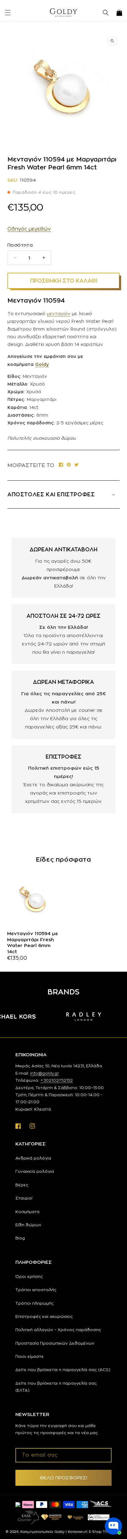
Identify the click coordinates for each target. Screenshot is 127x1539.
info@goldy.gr (44, 1073)
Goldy (42, 364)
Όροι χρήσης (29, 1276)
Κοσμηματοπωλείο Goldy (42, 1531)
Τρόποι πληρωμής (34, 1303)
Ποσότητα (20, 245)
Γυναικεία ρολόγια (34, 1171)
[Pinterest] (69, 465)
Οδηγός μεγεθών (29, 229)
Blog (20, 1238)
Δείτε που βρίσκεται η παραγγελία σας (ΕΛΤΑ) (56, 1386)
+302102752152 (56, 1080)
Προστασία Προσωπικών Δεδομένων (54, 1343)
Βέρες (21, 1185)
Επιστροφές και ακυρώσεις (44, 1316)
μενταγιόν (58, 313)
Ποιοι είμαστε (29, 1356)
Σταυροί (23, 1198)
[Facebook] (61, 465)
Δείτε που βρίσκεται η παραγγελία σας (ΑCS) (62, 1369)
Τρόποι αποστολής (35, 1289)
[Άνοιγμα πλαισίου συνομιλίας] (113, 1526)
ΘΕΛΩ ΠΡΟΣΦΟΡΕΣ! (63, 1477)
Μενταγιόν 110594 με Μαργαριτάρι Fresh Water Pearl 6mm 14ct (32, 942)
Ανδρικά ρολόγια (33, 1158)
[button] (7, 12)
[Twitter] (76, 465)
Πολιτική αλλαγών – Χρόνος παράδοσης (58, 1329)
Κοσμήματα (27, 1211)
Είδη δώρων (28, 1225)
